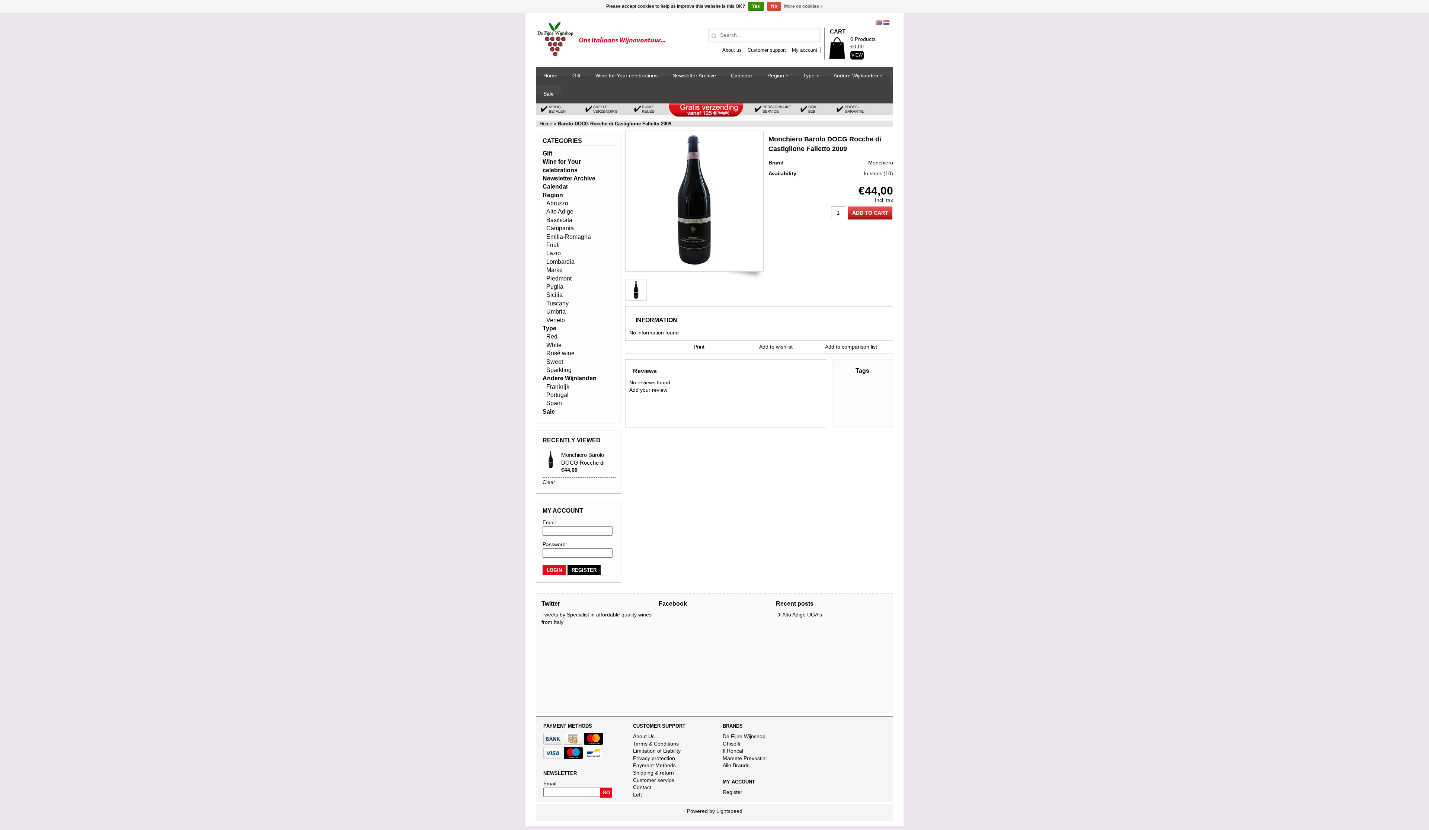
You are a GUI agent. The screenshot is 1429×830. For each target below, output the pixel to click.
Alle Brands (736, 765)
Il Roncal (733, 751)
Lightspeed (729, 811)
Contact (642, 787)
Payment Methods (654, 765)
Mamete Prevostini (745, 758)
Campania (560, 228)
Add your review (648, 390)
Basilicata (559, 220)
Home (550, 75)
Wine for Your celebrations (626, 75)
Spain (554, 403)
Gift (576, 75)
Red (551, 336)
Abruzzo (557, 203)
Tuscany (557, 303)
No (774, 6)
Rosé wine (560, 353)
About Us (644, 736)
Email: (550, 522)
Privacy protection (654, 758)
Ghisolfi (731, 744)
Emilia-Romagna (568, 237)
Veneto (555, 320)
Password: (555, 544)
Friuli (553, 245)
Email (549, 783)
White (554, 345)
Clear (549, 482)
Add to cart (870, 213)
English (879, 22)
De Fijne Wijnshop (744, 736)
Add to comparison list (851, 347)
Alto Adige (559, 211)
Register (732, 792)
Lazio (553, 253)
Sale (548, 94)
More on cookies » (803, 6)
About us (732, 50)
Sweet (554, 362)
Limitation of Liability (657, 751)
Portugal (557, 395)
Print (699, 347)
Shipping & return (653, 773)
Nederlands (886, 22)
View (857, 55)
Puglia (554, 286)
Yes (756, 6)
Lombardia (560, 262)
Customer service (653, 780)
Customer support (767, 50)
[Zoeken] (712, 36)
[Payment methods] (552, 743)
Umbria (556, 311)
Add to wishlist (776, 347)
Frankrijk (557, 387)
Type (809, 75)
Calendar (741, 75)
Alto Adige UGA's (802, 615)
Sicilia (554, 295)
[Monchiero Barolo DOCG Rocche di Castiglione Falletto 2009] (694, 263)
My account (804, 50)
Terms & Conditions (656, 744)
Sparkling (559, 370)
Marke (554, 270)
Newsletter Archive (694, 75)
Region (775, 75)
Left (637, 795)
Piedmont (559, 278)
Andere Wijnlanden (856, 75)
